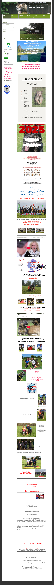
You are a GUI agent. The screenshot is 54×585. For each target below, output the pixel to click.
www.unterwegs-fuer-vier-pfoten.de (8, 81)
